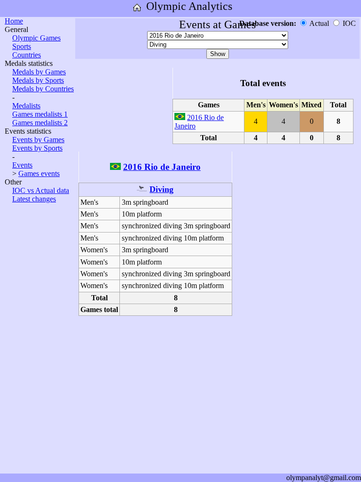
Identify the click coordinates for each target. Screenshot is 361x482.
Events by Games (38, 140)
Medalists (26, 106)
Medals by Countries (43, 89)
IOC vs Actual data (40, 190)
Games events (39, 173)
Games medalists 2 (40, 123)
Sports (21, 46)
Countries (26, 55)
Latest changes (34, 199)
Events (22, 165)
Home (14, 21)
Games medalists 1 (40, 114)
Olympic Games (36, 38)
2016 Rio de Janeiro (162, 167)
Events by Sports (37, 148)
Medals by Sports (38, 80)
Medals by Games (39, 72)
